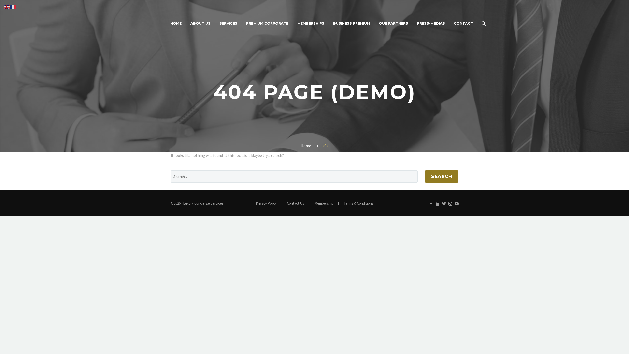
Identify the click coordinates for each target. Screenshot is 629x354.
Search (441, 176)
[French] (13, 6)
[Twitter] (444, 204)
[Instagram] (450, 204)
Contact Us (295, 203)
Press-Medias (431, 23)
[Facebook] (431, 204)
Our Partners (393, 23)
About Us (200, 23)
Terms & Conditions (358, 203)
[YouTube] (457, 204)
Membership (323, 203)
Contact (463, 23)
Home (176, 23)
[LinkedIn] (438, 204)
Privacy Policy (266, 203)
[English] (7, 6)
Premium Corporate (267, 23)
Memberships (310, 23)
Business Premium (351, 23)
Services (228, 23)
